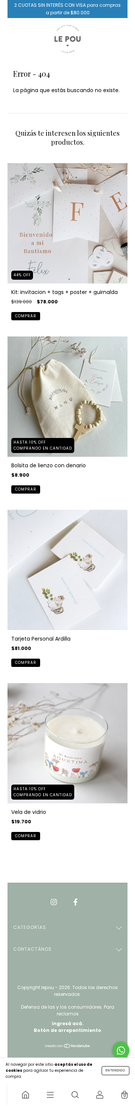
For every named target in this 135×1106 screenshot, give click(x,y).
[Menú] (50, 1094)
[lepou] (25, 1094)
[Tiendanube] (67, 1046)
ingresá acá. (68, 1023)
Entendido (115, 1070)
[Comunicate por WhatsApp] (120, 1050)
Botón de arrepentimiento (67, 1030)
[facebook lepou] (75, 902)
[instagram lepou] (54, 902)
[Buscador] (75, 1094)
